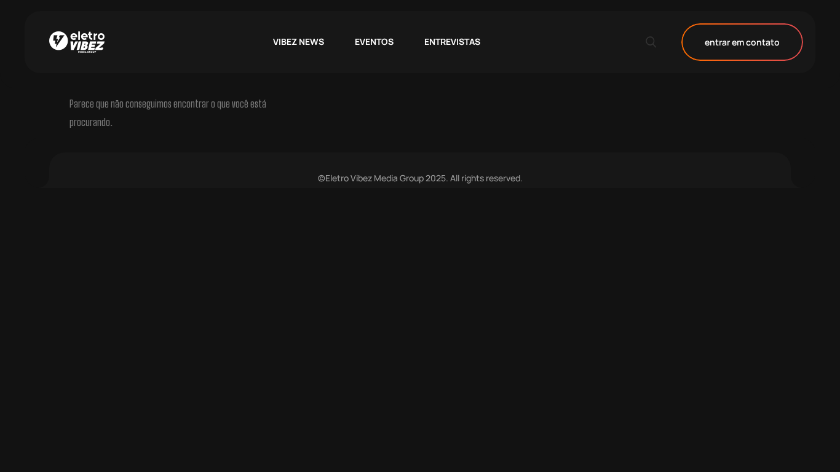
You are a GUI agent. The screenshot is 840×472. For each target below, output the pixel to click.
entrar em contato (742, 42)
